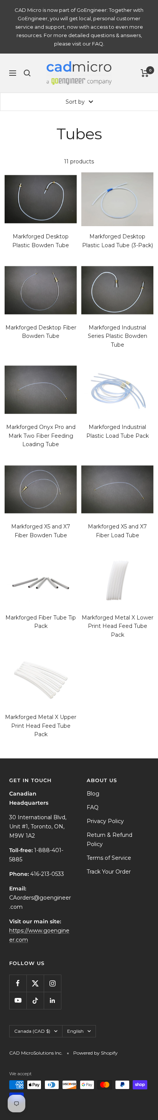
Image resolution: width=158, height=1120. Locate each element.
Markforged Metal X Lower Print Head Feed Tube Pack (117, 626)
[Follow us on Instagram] (52, 983)
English (75, 1031)
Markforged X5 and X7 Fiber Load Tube (117, 530)
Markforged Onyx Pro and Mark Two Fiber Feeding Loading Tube (41, 436)
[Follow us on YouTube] (17, 1000)
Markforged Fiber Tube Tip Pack (40, 621)
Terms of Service (109, 857)
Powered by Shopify (95, 1053)
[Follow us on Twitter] (35, 983)
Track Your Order (109, 871)
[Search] (27, 73)
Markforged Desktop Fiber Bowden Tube (40, 331)
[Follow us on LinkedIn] (52, 1000)
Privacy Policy (105, 821)
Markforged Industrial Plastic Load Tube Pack (117, 431)
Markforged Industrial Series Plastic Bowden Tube (117, 336)
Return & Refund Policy (109, 839)
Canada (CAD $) (32, 1031)
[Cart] (145, 73)
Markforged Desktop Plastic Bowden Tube (40, 240)
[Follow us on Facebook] (17, 983)
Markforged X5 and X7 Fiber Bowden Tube (40, 530)
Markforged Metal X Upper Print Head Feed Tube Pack (40, 726)
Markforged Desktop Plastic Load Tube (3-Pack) (117, 240)
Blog (93, 793)
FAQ (93, 807)
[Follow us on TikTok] (35, 1000)
